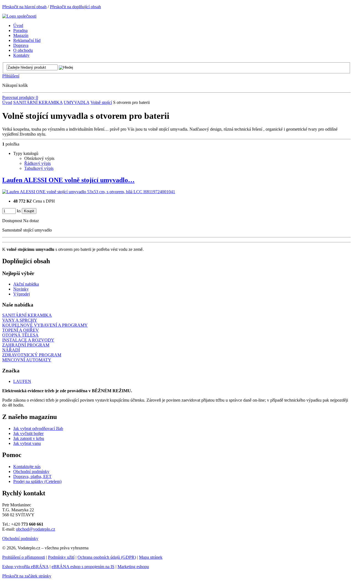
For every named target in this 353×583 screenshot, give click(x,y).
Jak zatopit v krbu (28, 438)
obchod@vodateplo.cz (35, 529)
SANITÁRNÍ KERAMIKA (38, 102)
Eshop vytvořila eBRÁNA (25, 566)
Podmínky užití (61, 557)
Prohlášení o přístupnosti (23, 557)
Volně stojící (101, 102)
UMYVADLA (76, 102)
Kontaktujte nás (27, 466)
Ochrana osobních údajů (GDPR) (106, 557)
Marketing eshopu (133, 566)
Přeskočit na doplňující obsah (75, 6)
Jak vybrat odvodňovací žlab (38, 428)
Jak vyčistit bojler (28, 433)
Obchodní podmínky (31, 471)
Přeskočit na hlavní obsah (24, 6)
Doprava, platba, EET (32, 476)
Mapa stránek (150, 557)
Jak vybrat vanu (27, 443)
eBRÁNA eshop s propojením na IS (83, 566)
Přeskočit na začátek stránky (26, 576)
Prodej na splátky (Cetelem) (37, 481)
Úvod (7, 102)
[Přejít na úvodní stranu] (19, 16)
